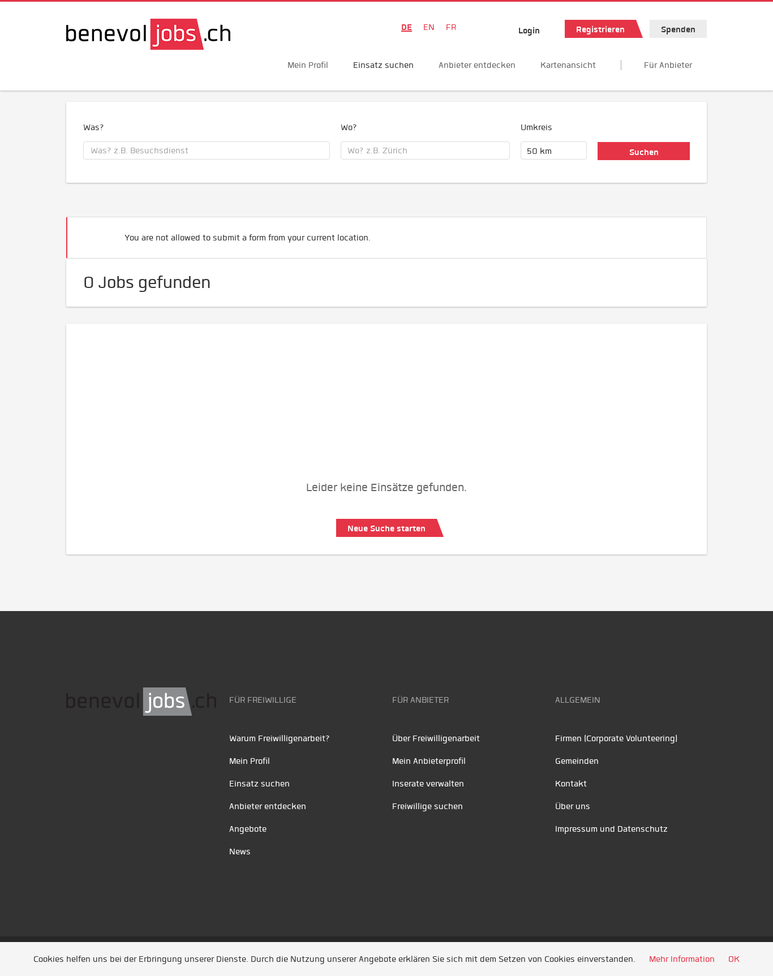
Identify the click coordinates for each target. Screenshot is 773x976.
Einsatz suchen (383, 65)
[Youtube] (103, 751)
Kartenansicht (568, 65)
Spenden (678, 29)
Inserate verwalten (428, 784)
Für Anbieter (668, 65)
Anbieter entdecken (477, 65)
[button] (681, 232)
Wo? (349, 127)
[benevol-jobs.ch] (148, 34)
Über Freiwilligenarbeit (436, 738)
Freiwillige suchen (427, 806)
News (240, 851)
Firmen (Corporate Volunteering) (616, 738)
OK (734, 959)
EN (429, 27)
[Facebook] (77, 751)
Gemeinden (577, 761)
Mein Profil (307, 65)
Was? (93, 127)
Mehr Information (682, 959)
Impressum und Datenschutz (611, 829)
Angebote (248, 829)
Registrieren (600, 29)
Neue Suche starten (386, 528)
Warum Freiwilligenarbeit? (279, 738)
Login (529, 30)
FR (451, 27)
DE (406, 27)
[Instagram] (151, 751)
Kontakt (571, 784)
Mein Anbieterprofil (429, 761)
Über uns (572, 806)
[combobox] (206, 150)
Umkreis (536, 127)
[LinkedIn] (128, 751)
